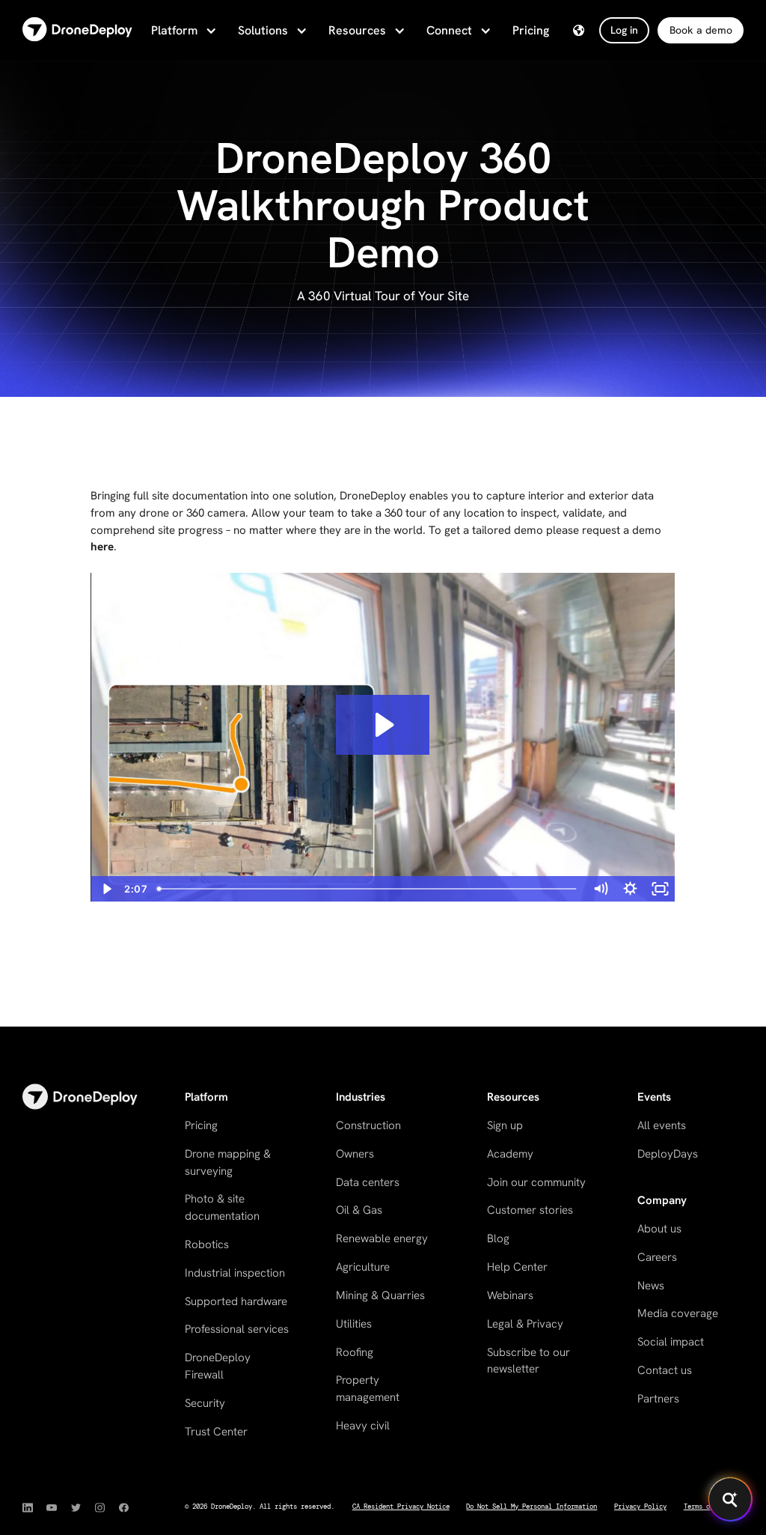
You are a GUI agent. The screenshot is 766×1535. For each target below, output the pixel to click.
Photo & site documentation (222, 1207)
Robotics (207, 1244)
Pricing (530, 30)
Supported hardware (236, 1301)
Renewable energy (382, 1238)
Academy (510, 1153)
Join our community (536, 1182)
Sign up (505, 1125)
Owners (355, 1153)
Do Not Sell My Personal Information (531, 1506)
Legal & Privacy (525, 1323)
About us (659, 1228)
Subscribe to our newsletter (528, 1361)
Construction (368, 1125)
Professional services (237, 1329)
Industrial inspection (235, 1272)
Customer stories (530, 1210)
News (650, 1285)
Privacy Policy (640, 1506)
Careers (657, 1257)
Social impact (670, 1341)
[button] (182, 30)
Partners (658, 1398)
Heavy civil (363, 1425)
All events (661, 1125)
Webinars (510, 1295)
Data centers (367, 1182)
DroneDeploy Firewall (218, 1366)
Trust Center (216, 1431)
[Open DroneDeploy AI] (730, 1499)
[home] (77, 30)
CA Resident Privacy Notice (401, 1506)
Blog (498, 1238)
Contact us (664, 1370)
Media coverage (677, 1313)
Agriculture (363, 1266)
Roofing (354, 1352)
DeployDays (667, 1153)
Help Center (517, 1266)
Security (205, 1403)
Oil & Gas (359, 1210)
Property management (367, 1389)
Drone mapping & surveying (228, 1162)
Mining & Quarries (380, 1295)
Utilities (354, 1323)
